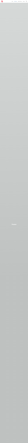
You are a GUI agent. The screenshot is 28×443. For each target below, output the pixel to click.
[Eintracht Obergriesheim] (2, 1)
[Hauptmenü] (26, 1)
